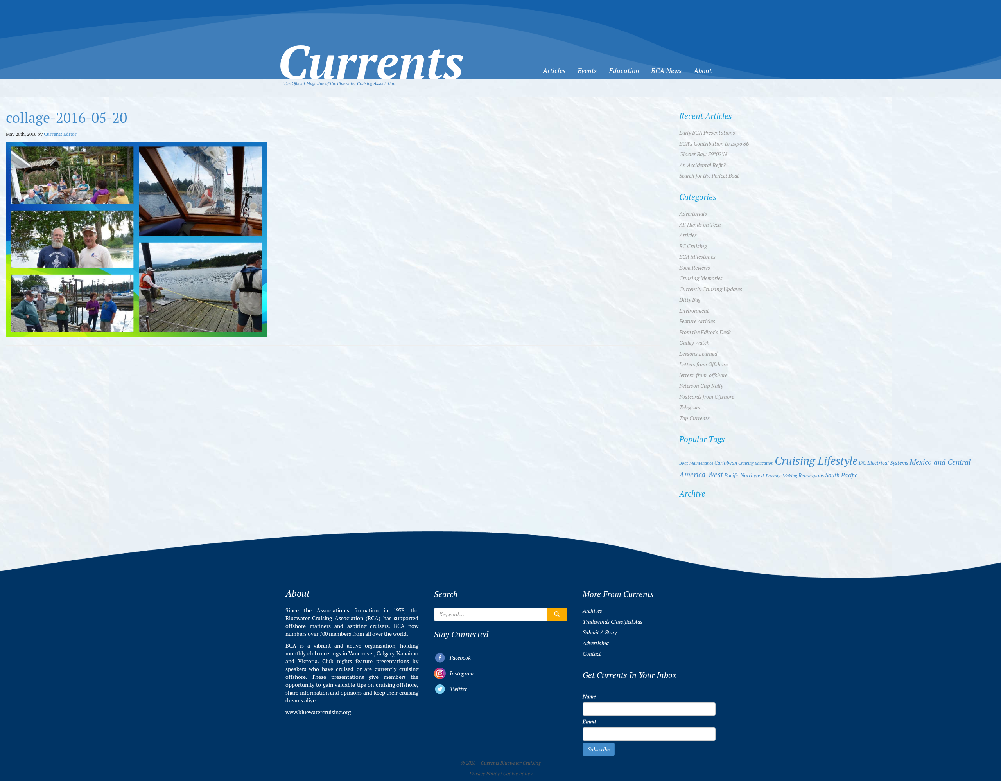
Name (589, 696)
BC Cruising (693, 246)
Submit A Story (600, 632)
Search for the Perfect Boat (709, 175)
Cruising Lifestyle (816, 460)
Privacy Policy (484, 773)
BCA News (666, 70)
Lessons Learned (698, 353)
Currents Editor (60, 134)
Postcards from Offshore (706, 396)
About (703, 70)
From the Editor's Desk (705, 332)
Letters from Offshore (703, 364)
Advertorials (693, 213)
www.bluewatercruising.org (318, 712)
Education (624, 70)
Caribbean (725, 463)
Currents (371, 49)
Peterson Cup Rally (701, 385)
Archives (592, 610)
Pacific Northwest (744, 475)
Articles (554, 70)
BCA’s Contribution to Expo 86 (714, 143)
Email (589, 721)
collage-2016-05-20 (66, 118)
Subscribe (599, 749)
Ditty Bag (690, 299)
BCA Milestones (697, 256)
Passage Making (781, 476)
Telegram (689, 407)
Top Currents (694, 418)
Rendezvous (811, 475)
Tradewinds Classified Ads (612, 621)
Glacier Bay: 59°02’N (703, 154)
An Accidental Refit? (702, 165)
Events (587, 70)
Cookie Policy (517, 773)
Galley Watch (694, 342)
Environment (694, 310)
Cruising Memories (701, 278)
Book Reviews (694, 267)
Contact (592, 653)
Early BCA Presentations (707, 132)
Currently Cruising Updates (710, 289)
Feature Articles (697, 321)
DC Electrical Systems (883, 463)
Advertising (596, 643)
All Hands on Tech (700, 224)
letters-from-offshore (703, 375)
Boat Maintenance (696, 463)
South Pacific (841, 475)
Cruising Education (755, 463)
